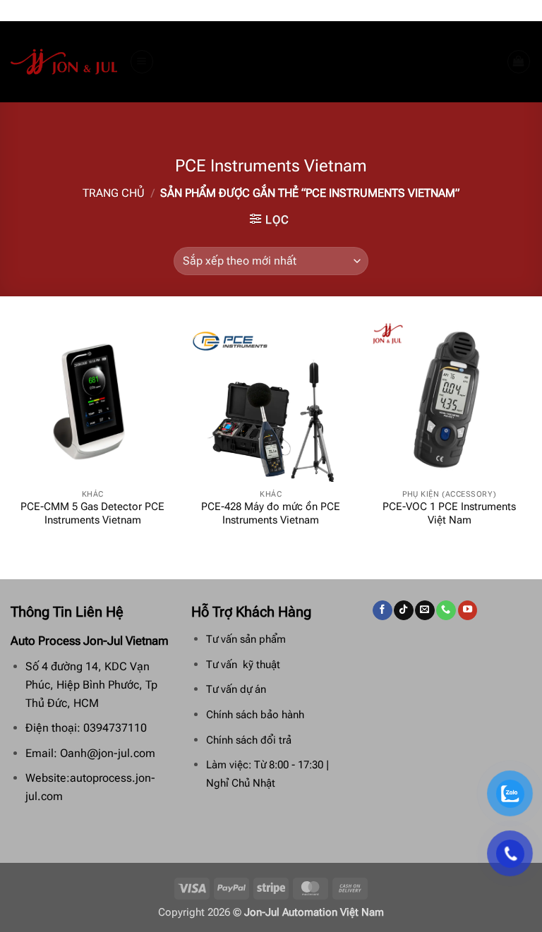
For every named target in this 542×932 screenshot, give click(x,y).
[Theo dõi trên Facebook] (382, 610)
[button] (142, 61)
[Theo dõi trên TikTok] (403, 610)
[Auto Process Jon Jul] (65, 62)
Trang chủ (114, 193)
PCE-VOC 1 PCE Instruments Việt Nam (449, 513)
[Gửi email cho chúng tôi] (424, 610)
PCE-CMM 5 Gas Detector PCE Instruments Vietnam (92, 513)
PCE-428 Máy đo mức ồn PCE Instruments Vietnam (270, 513)
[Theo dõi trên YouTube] (467, 610)
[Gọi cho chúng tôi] (445, 610)
